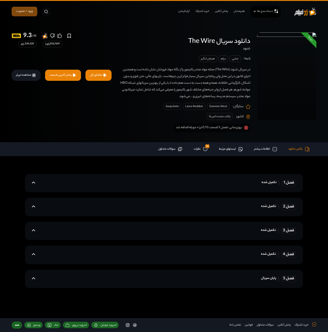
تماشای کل (96, 75)
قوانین (249, 325)
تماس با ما (235, 325)
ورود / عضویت (24, 11)
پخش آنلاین (221, 11)
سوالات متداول (265, 325)
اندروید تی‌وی (79, 325)
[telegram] (135, 325)
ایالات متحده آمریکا (219, 116)
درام (223, 58)
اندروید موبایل (108, 325)
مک (56, 325)
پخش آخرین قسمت (61, 75)
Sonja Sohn (172, 106)
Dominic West (218, 106)
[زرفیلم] (305, 11)
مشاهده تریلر (24, 75)
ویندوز (36, 325)
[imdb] (16, 35)
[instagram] (127, 325)
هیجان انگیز (208, 58)
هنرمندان (239, 11)
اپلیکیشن (184, 11)
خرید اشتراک (202, 11)
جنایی (235, 58)
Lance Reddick (194, 106)
